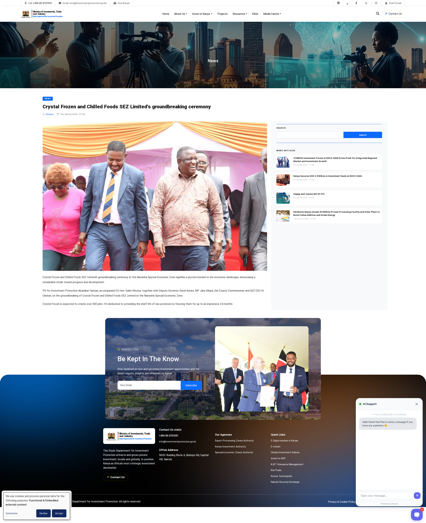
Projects (222, 13)
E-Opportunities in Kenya (284, 440)
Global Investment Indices (285, 452)
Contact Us (395, 13)
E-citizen (275, 446)
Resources (239, 13)
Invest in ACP (278, 458)
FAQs (255, 13)
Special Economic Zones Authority (234, 452)
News (48, 99)
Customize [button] (11, 513)
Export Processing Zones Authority (234, 440)
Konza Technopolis (281, 476)
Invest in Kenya (201, 13)
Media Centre (271, 13)
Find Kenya (123, 3)
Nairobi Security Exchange (285, 482)
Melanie (50, 114)
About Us (179, 13)
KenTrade (276, 470)
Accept (59, 513)
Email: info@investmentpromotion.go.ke (84, 3)
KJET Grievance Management (287, 464)
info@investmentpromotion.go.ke (177, 441)
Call (40, 3)
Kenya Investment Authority (230, 446)
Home (165, 13)
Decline (43, 513)
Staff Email (394, 3)
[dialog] (36, 506)
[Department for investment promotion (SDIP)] (43, 14)
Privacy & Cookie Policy (342, 501)
